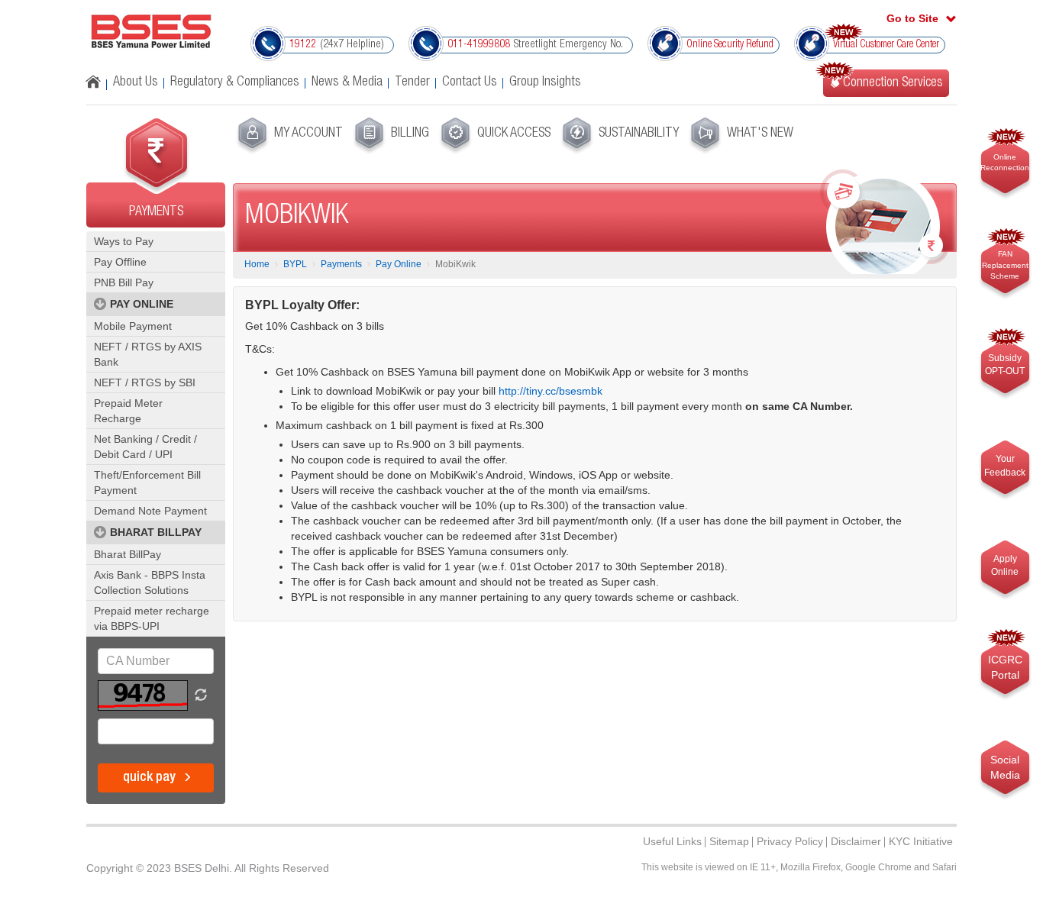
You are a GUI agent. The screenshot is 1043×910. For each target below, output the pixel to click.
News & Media (347, 82)
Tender (412, 82)
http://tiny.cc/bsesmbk (550, 391)
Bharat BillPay (127, 554)
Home (257, 264)
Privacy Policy (790, 841)
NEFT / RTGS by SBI (144, 382)
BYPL (295, 264)
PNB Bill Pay (123, 282)
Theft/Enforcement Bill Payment (147, 482)
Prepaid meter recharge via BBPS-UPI (151, 618)
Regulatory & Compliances (234, 82)
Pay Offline (120, 262)
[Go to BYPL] (151, 31)
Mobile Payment (133, 326)
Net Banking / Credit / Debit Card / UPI (145, 446)
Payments (341, 264)
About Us (135, 82)
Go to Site (912, 18)
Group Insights (545, 82)
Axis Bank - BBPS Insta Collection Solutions (149, 582)
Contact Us (469, 82)
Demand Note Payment (150, 511)
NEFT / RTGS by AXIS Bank (148, 354)
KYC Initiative (921, 841)
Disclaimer (856, 841)
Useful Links (672, 841)
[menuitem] (288, 136)
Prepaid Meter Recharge (128, 410)
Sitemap (729, 841)
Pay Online (398, 264)
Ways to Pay (123, 241)
